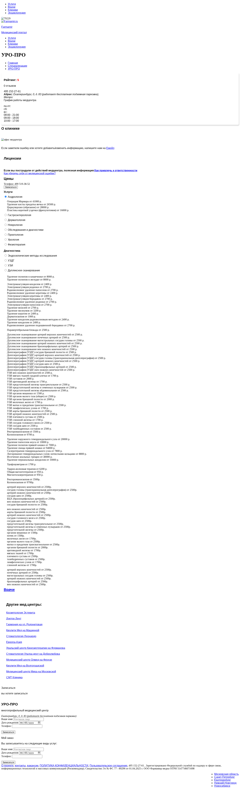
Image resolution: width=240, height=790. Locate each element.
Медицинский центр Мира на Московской (31, 671)
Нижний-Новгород (225, 782)
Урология (13, 239)
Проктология (15, 234)
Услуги (12, 4)
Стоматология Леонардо (21, 636)
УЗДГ (11, 260)
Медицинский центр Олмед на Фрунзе (29, 659)
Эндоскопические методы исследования (32, 255)
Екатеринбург (222, 780)
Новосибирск (222, 785)
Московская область (226, 774)
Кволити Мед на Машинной (22, 630)
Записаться (10, 187)
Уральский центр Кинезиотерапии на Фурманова (35, 648)
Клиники (13, 10)
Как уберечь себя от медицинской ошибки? (30, 173)
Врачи (11, 7)
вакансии (32, 765)
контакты (20, 765)
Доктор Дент (13, 618)
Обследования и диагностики (25, 229)
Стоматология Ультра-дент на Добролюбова (33, 653)
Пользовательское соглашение (108, 765)
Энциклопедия (17, 12)
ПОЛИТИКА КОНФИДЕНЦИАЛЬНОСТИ (64, 765)
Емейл (110, 148)
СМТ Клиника (14, 677)
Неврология (15, 225)
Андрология (15, 196)
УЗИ (10, 265)
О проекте (7, 765)
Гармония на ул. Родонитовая (24, 624)
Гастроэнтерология (19, 215)
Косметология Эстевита (20, 612)
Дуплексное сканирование (24, 270)
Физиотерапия (16, 244)
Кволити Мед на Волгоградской (25, 665)
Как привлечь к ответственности (115, 170)
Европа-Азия (14, 642)
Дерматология (16, 220)
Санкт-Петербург (224, 777)
